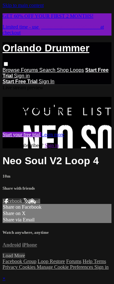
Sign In (46, 81)
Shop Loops (70, 70)
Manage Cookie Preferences (65, 267)
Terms (100, 261)
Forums (30, 70)
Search (48, 70)
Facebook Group (19, 261)
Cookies (28, 267)
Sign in (22, 75)
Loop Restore (51, 261)
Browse (12, 70)
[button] (6, 64)
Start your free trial (22, 134)
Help (88, 261)
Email (34, 201)
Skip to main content (23, 5)
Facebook (13, 201)
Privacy (11, 267)
